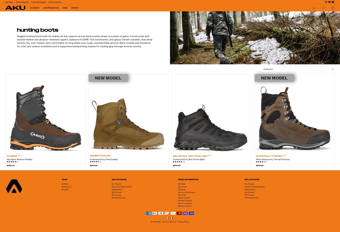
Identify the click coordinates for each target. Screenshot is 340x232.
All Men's (65, 184)
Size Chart (182, 187)
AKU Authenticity (119, 198)
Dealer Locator (184, 198)
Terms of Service (169, 222)
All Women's (66, 187)
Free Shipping (22, 2)
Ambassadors (117, 189)
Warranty (182, 195)
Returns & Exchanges (186, 192)
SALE (64, 7)
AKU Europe (116, 195)
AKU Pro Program (185, 203)
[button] (11, 161)
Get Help (9, 2)
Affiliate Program (185, 200)
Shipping (181, 189)
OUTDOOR (35, 7)
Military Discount (185, 206)
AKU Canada (117, 192)
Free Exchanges (38, 2)
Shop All (65, 189)
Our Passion (116, 184)
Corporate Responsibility (122, 187)
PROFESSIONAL (51, 7)
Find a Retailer (55, 2)
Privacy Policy (183, 222)
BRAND (74, 7)
